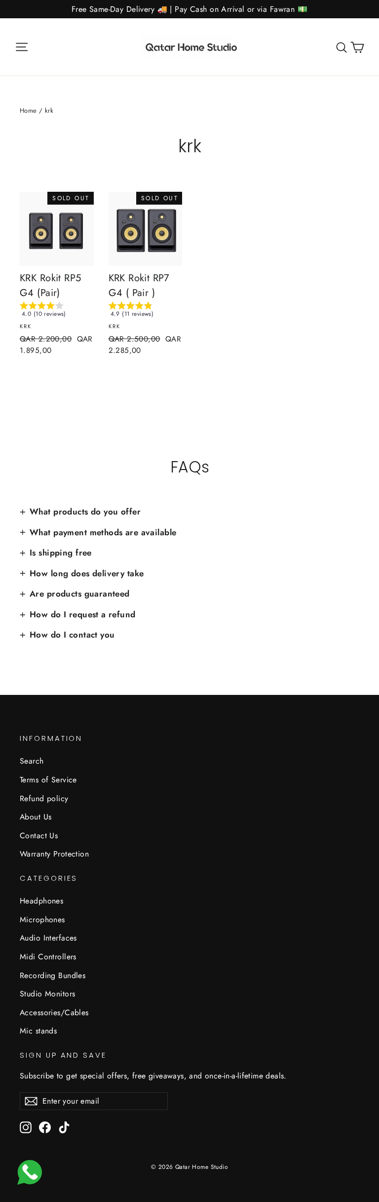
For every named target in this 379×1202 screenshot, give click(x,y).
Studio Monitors (47, 993)
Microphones (42, 919)
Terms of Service (48, 779)
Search (32, 761)
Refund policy (44, 798)
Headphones (41, 900)
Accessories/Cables (54, 1012)
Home (28, 110)
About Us (35, 816)
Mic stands (38, 1030)
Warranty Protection (54, 853)
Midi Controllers (48, 956)
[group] (57, 311)
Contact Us (39, 835)
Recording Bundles (52, 975)
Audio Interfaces (48, 938)
